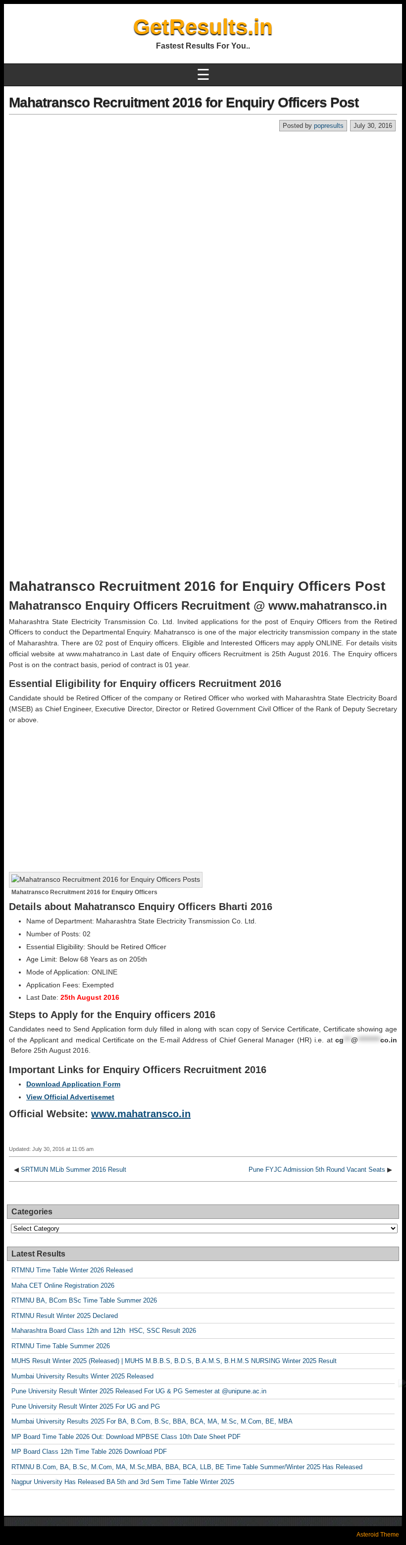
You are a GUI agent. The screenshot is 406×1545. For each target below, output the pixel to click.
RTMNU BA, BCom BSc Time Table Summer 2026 (84, 1300)
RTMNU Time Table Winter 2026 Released (72, 1270)
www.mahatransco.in (141, 1113)
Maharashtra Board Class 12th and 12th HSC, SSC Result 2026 (103, 1330)
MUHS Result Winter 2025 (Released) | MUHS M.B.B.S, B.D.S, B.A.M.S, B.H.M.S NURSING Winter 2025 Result (174, 1361)
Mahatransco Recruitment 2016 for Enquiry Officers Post (183, 102)
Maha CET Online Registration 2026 (62, 1285)
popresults (329, 125)
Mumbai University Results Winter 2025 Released (82, 1376)
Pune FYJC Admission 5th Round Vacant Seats (317, 1169)
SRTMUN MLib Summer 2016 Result (73, 1169)
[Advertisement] (203, 206)
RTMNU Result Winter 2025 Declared (64, 1315)
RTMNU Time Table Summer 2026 (60, 1346)
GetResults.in (203, 26)
